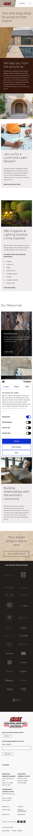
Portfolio (6, 814)
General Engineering (22, 810)
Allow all (16, 441)
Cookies (14, 830)
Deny (16, 452)
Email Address (6, 744)
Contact (22, 3)
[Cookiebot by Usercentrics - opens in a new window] (23, 382)
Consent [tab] (6, 386)
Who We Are (6, 810)
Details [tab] (16, 386)
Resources (21, 814)
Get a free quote (16, 554)
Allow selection (16, 447)
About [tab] (27, 386)
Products (5, 806)
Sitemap (20, 830)
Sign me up (7, 754)
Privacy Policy (6, 830)
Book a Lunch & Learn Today (12, 184)
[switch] (28, 422)
